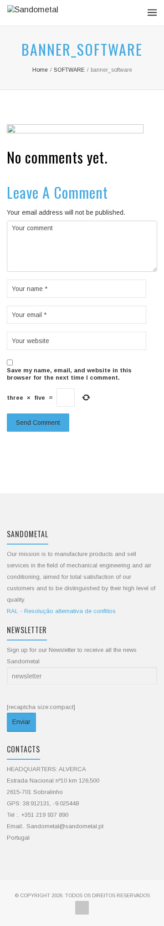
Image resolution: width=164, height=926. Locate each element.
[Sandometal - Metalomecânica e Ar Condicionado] (32, 12)
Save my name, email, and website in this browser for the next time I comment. (69, 374)
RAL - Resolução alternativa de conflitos (61, 611)
